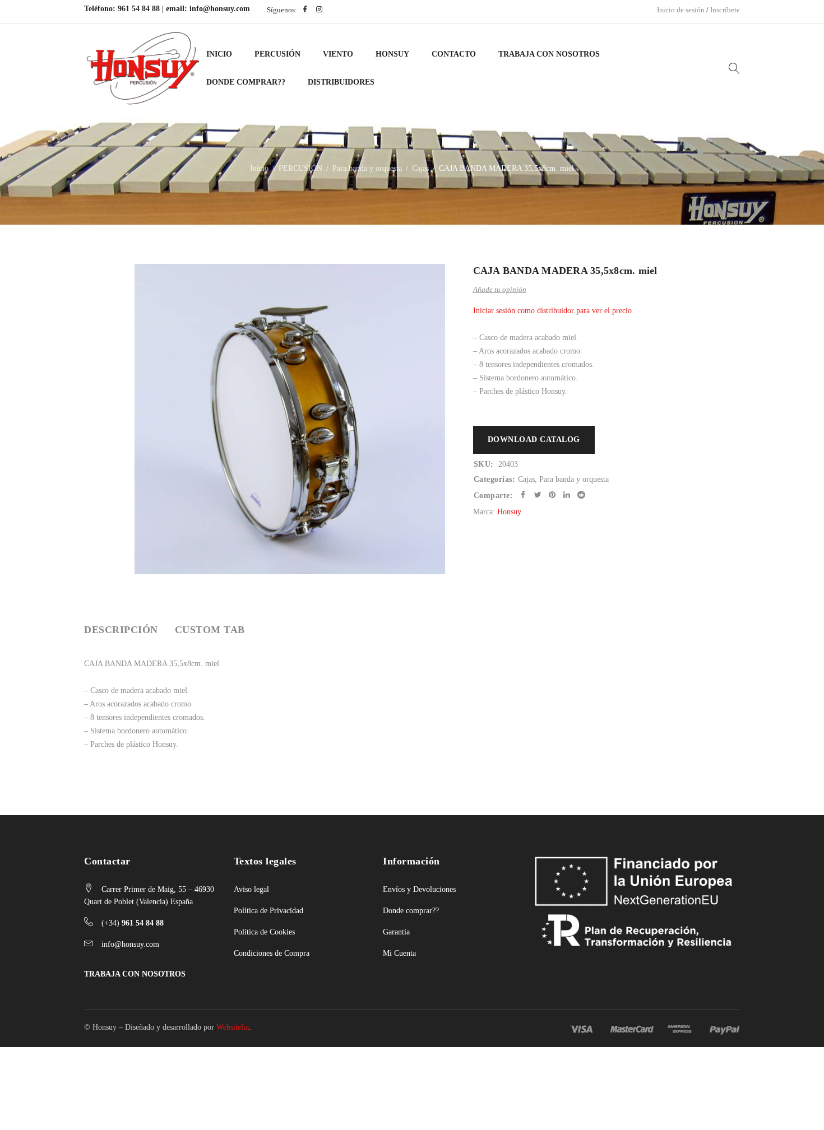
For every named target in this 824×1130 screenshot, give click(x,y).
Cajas (420, 168)
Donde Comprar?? (245, 82)
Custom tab (210, 629)
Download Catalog (534, 439)
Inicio (219, 54)
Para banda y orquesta (367, 168)
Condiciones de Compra (271, 953)
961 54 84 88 (139, 8)
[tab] (121, 630)
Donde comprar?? (411, 910)
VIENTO (338, 54)
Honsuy (392, 54)
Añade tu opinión (499, 289)
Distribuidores (341, 82)
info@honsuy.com (219, 8)
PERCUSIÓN (277, 54)
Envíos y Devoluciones (419, 889)
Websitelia (232, 1027)
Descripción (121, 629)
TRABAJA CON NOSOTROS (135, 974)
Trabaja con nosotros (549, 54)
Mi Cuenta (399, 953)
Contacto (454, 54)
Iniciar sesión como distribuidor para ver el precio (552, 310)
